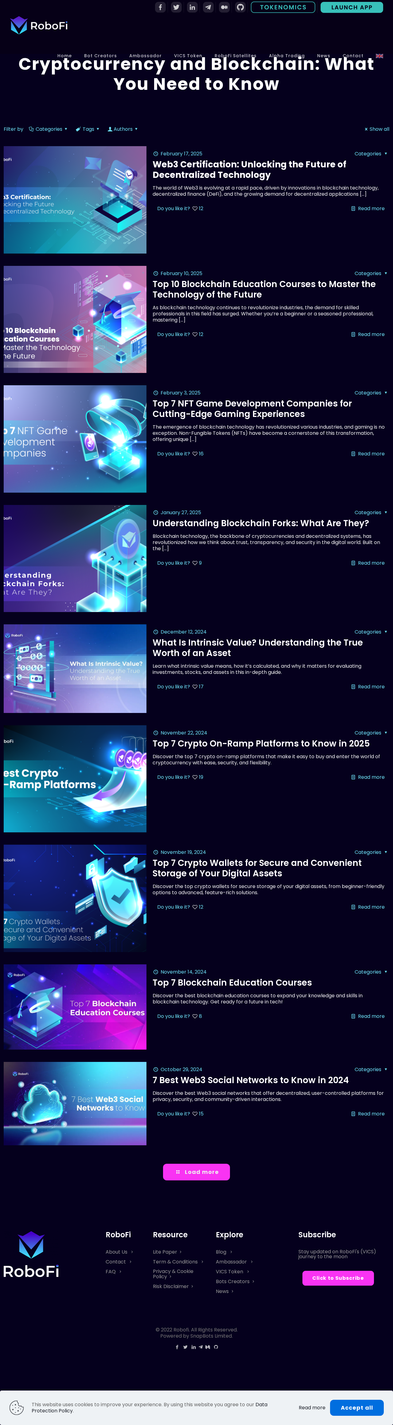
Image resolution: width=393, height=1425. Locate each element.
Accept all (357, 1407)
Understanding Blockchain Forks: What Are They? (261, 523)
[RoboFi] (39, 25)
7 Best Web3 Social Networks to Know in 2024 (251, 1080)
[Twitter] (185, 1347)
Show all (379, 129)
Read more (371, 208)
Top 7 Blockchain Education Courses (232, 983)
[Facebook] (177, 1347)
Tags (88, 129)
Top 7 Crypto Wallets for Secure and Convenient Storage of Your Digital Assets (257, 868)
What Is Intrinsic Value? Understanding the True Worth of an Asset (258, 648)
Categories (49, 129)
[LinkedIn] (193, 1347)
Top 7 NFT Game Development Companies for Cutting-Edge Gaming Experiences (252, 409)
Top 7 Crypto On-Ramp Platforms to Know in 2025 (261, 744)
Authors (123, 129)
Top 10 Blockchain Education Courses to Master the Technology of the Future (264, 289)
